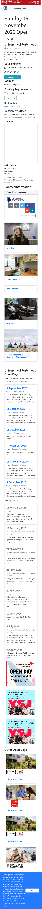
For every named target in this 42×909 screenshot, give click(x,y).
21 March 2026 (14, 549)
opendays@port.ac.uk (12, 107)
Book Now (11, 98)
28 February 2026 (16, 528)
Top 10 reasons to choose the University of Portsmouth (18, 355)
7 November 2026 (16, 445)
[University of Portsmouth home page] (10, 205)
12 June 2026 (13, 613)
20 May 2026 (13, 590)
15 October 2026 (15, 429)
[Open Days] (21, 309)
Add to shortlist (13, 77)
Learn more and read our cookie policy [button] (14, 905)
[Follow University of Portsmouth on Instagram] (32, 205)
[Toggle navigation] (36, 8)
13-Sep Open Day (15, 779)
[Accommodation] (21, 265)
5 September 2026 (16, 388)
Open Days (10, 323)
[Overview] (21, 234)
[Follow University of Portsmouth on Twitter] (22, 205)
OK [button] (32, 890)
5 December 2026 (16, 482)
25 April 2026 (13, 569)
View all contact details (27, 216)
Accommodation (13, 279)
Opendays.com (20, 8)
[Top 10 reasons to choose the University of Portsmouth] (21, 340)
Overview (10, 248)
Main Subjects (12, 288)
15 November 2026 (17, 461)
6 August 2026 (14, 649)
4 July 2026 (12, 626)
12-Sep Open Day (15, 810)
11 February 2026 (16, 507)
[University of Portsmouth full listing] (15, 200)
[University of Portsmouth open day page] (16, 205)
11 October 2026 (15, 409)
